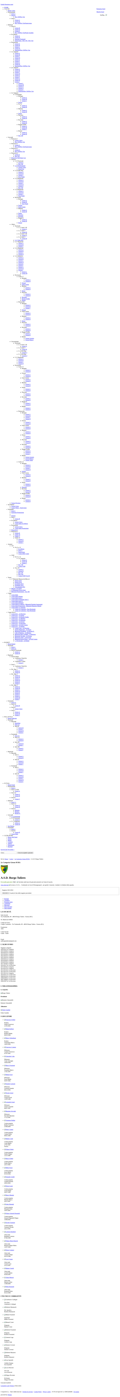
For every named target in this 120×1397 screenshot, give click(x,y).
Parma (20, 113)
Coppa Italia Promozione (22, 528)
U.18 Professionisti (20, 166)
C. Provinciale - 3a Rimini (22, 641)
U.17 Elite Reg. (19, 240)
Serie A (13, 14)
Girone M (21, 85)
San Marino (11, 826)
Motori (10, 840)
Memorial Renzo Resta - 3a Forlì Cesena (26, 639)
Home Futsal (11, 785)
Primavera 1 (14, 530)
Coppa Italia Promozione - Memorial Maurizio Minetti (26, 606)
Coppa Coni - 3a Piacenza (22, 628)
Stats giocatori (8, 906)
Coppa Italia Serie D (17, 601)
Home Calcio (11, 10)
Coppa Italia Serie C (16, 598)
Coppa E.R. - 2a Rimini (17, 626)
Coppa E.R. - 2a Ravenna (18, 623)
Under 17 (17, 536)
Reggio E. (17, 813)
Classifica (7, 900)
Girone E (17, 31)
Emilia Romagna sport (7, 4)
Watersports (11, 845)
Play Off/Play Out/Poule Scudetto (24, 33)
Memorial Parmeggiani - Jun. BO (20, 591)
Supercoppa (21, 552)
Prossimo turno (8, 902)
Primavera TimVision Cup (18, 158)
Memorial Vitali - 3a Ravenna (23, 637)
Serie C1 (13, 802)
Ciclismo (10, 842)
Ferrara (20, 102)
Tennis (9, 838)
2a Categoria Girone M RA (22, 859)
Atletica (10, 843)
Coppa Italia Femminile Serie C (20, 599)
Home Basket (11, 644)
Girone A (17, 20)
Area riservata (4, 885)
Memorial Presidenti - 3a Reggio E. (24, 631)
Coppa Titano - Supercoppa (19, 508)
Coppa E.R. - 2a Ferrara (18, 622)
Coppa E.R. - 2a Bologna (18, 620)
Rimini (20, 223)
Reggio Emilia (26, 299)
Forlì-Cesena (21, 207)
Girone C (17, 47)
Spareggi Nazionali (20, 39)
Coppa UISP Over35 (24, 576)
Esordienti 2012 (19, 585)
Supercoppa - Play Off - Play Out (24, 40)
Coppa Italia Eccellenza (21, 523)
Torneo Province (15, 503)
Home (6, 859)
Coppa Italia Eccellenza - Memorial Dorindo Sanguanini (26, 604)
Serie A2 (13, 648)
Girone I (17, 82)
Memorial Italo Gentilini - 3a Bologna (25, 634)
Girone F (17, 61)
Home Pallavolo (12, 718)
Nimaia (10, 1395)
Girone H (17, 64)
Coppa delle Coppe (23, 553)
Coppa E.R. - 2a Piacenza (18, 614)
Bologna (17, 810)
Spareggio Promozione (17, 512)
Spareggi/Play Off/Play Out (22, 50)
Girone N (21, 86)
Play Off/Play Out (20, 17)
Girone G (17, 63)
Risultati (6, 899)
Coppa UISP (21, 566)
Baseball (10, 846)
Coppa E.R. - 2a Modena (18, 618)
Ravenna (20, 216)
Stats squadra (8, 908)
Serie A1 (13, 702)
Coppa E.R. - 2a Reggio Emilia (20, 617)
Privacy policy (47, 1392)
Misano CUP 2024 (16, 588)
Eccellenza (21, 549)
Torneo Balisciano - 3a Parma (23, 629)
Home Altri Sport (12, 837)
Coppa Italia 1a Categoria (18, 607)
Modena (17, 812)
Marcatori (7, 905)
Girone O (21, 88)
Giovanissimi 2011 (20, 587)
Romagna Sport (101, 9)
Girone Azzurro (29, 338)
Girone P (20, 90)
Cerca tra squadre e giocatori (25, 852)
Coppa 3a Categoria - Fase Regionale (25, 610)
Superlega (17, 723)
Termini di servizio (27, 1392)
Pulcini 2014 (18, 582)
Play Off (20, 135)
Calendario (7, 903)
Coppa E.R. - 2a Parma (17, 615)
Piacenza (20, 215)
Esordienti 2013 (19, 584)
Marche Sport (100, 12)
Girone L (20, 83)
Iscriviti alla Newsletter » (7, 849)
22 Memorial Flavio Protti (18, 590)
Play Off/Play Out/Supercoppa (23, 23)
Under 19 (17, 534)
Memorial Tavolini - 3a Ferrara (23, 636)
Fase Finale (21, 177)
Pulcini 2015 (18, 580)
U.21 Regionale (15, 816)
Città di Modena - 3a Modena (23, 633)
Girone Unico (18, 140)
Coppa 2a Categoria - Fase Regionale (25, 609)
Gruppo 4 (24, 356)
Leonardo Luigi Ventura (7, 1386)
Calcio (11, 859)
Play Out (20, 574)
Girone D (17, 29)
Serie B (13, 15)
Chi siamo (76, 1392)
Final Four (21, 169)
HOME (6, 7)
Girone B (17, 21)
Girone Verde (29, 460)
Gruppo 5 (24, 352)
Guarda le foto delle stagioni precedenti (20, 893)
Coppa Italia (14, 595)
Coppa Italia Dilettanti (17, 603)
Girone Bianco (29, 340)
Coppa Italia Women (17, 596)
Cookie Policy (38, 1392)
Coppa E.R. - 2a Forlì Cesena (19, 625)
